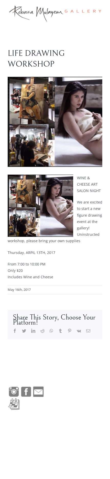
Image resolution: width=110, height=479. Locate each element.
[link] (55, 14)
